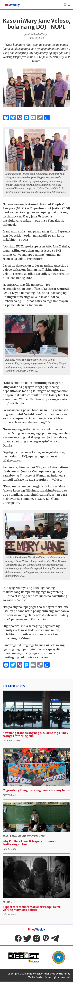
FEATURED (9, 836)
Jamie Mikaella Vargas (36, 34)
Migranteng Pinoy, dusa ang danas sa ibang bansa (36, 790)
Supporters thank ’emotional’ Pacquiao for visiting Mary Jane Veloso (31, 908)
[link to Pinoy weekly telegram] (58, 957)
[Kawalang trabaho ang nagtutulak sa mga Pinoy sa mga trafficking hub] (36, 710)
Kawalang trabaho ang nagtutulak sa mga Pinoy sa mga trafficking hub (35, 734)
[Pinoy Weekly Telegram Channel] (55, 938)
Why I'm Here (36, 836)
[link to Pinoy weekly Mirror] (23, 957)
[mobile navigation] (69, 5)
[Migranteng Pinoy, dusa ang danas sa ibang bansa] (36, 767)
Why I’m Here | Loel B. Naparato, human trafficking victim (29, 843)
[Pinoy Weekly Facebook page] (18, 938)
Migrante (21, 836)
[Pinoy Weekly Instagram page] (36, 938)
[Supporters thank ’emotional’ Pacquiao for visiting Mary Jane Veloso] (36, 877)
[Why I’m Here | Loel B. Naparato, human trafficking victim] (36, 817)
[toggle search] (65, 5)
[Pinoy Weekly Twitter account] (27, 938)
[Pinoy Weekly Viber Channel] (45, 938)
